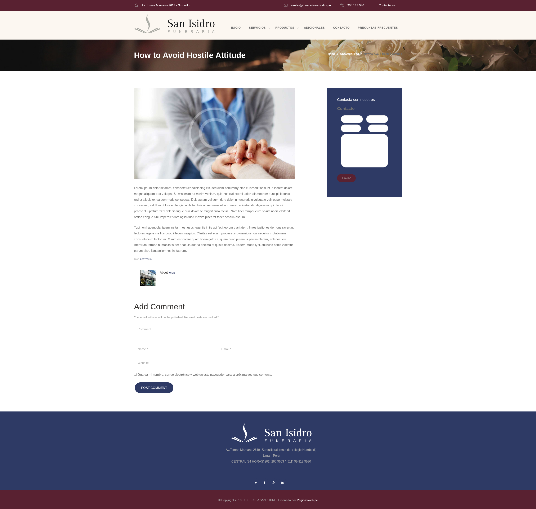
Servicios (257, 27)
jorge (172, 272)
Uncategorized (349, 53)
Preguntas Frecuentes (378, 27)
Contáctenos (387, 5)
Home (331, 53)
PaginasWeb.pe (307, 500)
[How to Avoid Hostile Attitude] (214, 133)
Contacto (341, 27)
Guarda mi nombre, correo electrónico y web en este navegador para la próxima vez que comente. (205, 374)
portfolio (146, 259)
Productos (284, 27)
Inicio (236, 27)
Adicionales (314, 27)
